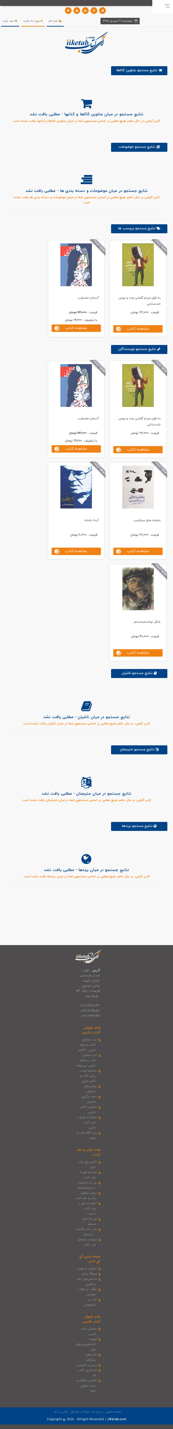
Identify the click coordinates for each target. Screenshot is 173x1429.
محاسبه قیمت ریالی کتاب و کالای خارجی (88, 1076)
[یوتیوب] (76, 10)
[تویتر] (68, 10)
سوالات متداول (80, 1412)
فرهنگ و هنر (89, 1274)
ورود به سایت (32, 21)
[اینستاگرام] (94, 10)
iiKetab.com (116, 1419)
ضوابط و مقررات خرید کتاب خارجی (87, 1122)
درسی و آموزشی (87, 1365)
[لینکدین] (85, 10)
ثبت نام (54, 21)
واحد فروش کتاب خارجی (91, 1030)
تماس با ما (61, 1412)
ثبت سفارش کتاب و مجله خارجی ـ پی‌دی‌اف (86, 1060)
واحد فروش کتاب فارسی (91, 1319)
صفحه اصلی (113, 1412)
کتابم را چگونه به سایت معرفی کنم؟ (86, 1386)
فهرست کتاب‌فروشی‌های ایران (86, 1344)
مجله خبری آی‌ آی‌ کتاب (89, 1259)
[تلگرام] (102, 10)
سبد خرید (9, 21)
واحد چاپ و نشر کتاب (88, 1152)
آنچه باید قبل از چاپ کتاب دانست (87, 1208)
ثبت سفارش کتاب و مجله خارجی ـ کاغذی (87, 1045)
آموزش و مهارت (87, 1269)
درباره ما (97, 1412)
